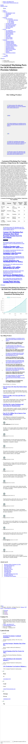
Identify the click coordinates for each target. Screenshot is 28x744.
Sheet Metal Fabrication (10, 31)
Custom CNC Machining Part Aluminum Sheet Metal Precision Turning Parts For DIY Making (13, 234)
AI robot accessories (10, 23)
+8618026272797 (6, 698)
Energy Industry (9, 50)
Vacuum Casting (9, 38)
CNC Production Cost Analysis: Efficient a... (15, 666)
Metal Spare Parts (7, 568)
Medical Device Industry (11, 49)
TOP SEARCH (7, 608)
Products (5, 17)
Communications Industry (11, 44)
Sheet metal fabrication (10, 25)
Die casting (8, 28)
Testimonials (8, 14)
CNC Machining (9, 18)
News (4, 53)
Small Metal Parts (7, 571)
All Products (13, 608)
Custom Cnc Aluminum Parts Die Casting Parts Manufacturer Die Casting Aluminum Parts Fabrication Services (15, 358)
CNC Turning (11, 22)
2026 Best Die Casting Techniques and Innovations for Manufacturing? (13, 405)
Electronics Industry (10, 46)
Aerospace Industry (10, 41)
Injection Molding (9, 32)
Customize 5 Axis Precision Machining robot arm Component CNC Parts (12, 254)
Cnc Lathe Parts (7, 572)
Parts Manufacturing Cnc (9, 565)
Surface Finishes (9, 37)
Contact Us (5, 56)
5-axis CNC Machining (13, 20)
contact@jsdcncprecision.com (9, 625)
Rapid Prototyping (9, 34)
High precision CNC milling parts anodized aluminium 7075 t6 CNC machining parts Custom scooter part (15, 351)
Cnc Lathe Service (8, 566)
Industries (5, 39)
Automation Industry (10, 42)
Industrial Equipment (10, 48)
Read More (5, 240)
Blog (7, 55)
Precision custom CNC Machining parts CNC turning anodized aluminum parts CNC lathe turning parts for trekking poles (15, 365)
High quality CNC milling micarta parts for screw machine (11, 268)
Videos (7, 15)
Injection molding (9, 27)
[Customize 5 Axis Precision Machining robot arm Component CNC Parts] (14, 251)
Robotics (7, 51)
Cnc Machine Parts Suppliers (10, 576)
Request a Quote (4, 6)
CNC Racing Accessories (11, 24)
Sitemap (22, 607)
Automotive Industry (10, 43)
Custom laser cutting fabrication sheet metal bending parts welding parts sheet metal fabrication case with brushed (15, 373)
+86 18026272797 (7, 678)
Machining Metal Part (8, 575)
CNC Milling (11, 21)
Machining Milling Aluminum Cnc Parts (12, 564)
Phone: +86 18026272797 (8, 1)
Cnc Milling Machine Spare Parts (11, 573)
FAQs (7, 16)
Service (4, 29)
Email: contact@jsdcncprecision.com (10, 2)
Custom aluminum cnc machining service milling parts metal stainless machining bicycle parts (14, 343)
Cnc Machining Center (10, 12)
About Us (5, 11)
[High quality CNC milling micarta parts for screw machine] (14, 265)
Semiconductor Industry (11, 52)
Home (4, 10)
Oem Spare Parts (7, 570)
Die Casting (8, 35)
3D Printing (8, 36)
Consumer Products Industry (11, 45)
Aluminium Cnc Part (8, 569)
